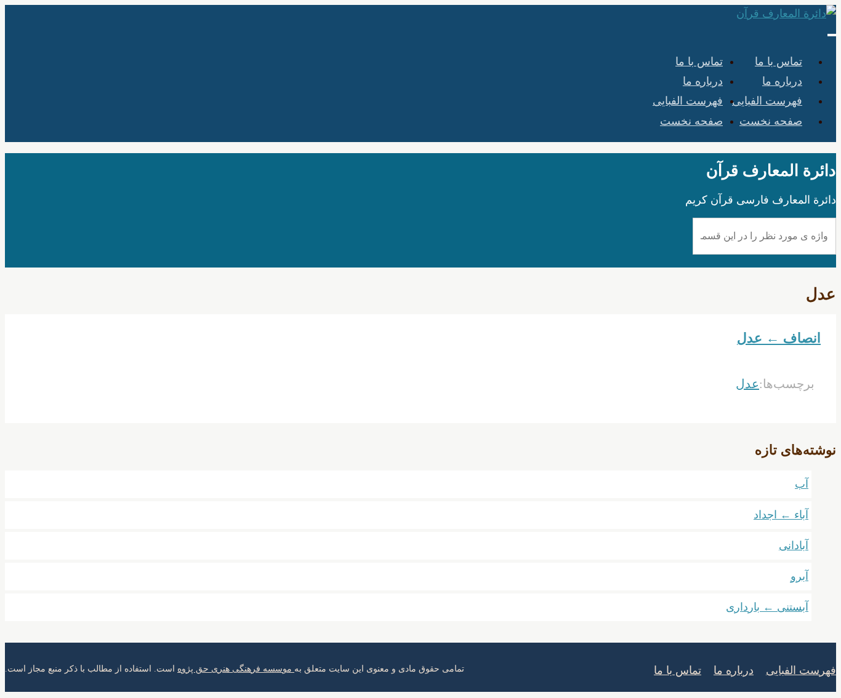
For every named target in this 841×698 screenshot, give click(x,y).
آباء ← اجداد (781, 515)
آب (801, 484)
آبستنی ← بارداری (767, 607)
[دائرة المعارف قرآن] (786, 13)
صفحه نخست (770, 121)
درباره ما (703, 81)
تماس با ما (699, 61)
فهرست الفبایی (688, 101)
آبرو (799, 576)
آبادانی (793, 545)
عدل (747, 384)
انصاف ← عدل (779, 338)
